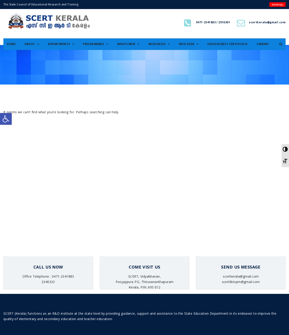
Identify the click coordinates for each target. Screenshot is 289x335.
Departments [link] (59, 44)
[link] (6, 119)
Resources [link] (157, 44)
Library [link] (263, 44)
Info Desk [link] (187, 44)
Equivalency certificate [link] (227, 44)
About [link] (30, 44)
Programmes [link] (93, 44)
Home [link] (11, 44)
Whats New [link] (126, 44)
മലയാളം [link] (277, 4)
